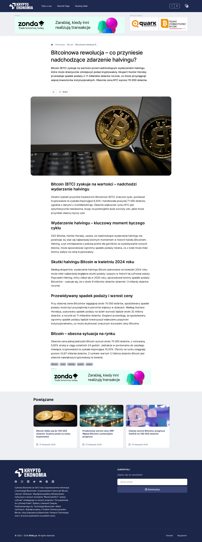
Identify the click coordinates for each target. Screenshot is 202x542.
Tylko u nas (46, 6)
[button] (186, 5)
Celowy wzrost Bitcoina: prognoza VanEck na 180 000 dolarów (147, 432)
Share (65, 92)
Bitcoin (70, 44)
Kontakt (169, 535)
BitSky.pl (33, 535)
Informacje (60, 44)
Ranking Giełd (81, 6)
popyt (89, 364)
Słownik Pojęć (63, 6)
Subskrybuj (153, 489)
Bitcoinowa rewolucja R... (86, 44)
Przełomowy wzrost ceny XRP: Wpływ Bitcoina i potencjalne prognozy (98, 433)
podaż (80, 364)
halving (71, 364)
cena (63, 364)
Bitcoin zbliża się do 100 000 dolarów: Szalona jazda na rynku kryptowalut (53, 433)
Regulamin (182, 535)
